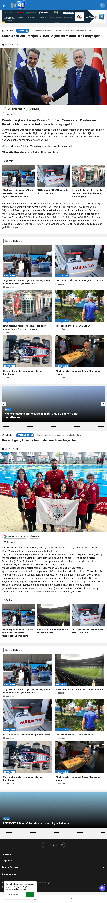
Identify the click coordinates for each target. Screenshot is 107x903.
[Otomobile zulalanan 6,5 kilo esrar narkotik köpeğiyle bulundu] (53, 404)
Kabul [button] (30, 895)
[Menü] (4, 5)
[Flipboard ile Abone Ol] (34, 109)
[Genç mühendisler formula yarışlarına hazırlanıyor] (27, 357)
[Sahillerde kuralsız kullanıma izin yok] (79, 311)
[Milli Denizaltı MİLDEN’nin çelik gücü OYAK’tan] (53, 181)
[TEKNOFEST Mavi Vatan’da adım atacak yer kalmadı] (53, 810)
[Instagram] (62, 845)
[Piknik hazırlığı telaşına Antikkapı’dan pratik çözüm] (79, 357)
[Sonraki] (103, 404)
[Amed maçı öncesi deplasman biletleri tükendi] (53, 620)
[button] (102, 5)
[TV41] (17, 5)
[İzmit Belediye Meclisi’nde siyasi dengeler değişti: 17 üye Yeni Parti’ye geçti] (88, 181)
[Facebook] (45, 845)
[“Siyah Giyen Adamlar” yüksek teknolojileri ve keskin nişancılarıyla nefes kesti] (18, 181)
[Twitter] (53, 845)
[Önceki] (4, 404)
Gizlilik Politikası (12, 895)
